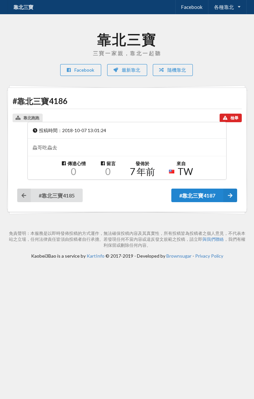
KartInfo (96, 256)
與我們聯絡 (213, 239)
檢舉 (234, 117)
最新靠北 (130, 70)
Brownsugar (178, 256)
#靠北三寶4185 (57, 195)
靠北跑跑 (31, 117)
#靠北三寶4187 (197, 195)
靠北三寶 (23, 7)
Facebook (191, 7)
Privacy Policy (209, 256)
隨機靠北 (176, 70)
